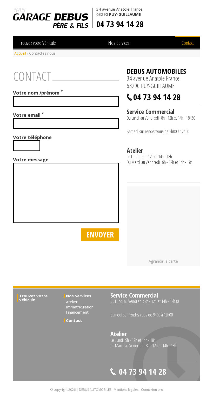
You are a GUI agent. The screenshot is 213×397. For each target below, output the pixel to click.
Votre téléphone (32, 137)
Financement (77, 312)
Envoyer (100, 234)
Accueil (20, 53)
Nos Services (119, 42)
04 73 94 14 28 (120, 24)
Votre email (28, 115)
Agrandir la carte (163, 261)
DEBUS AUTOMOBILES (50, 18)
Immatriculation (80, 306)
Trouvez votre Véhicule (37, 42)
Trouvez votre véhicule (33, 297)
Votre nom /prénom (38, 93)
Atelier (72, 301)
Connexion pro (152, 389)
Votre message (31, 159)
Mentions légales (126, 389)
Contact (188, 42)
